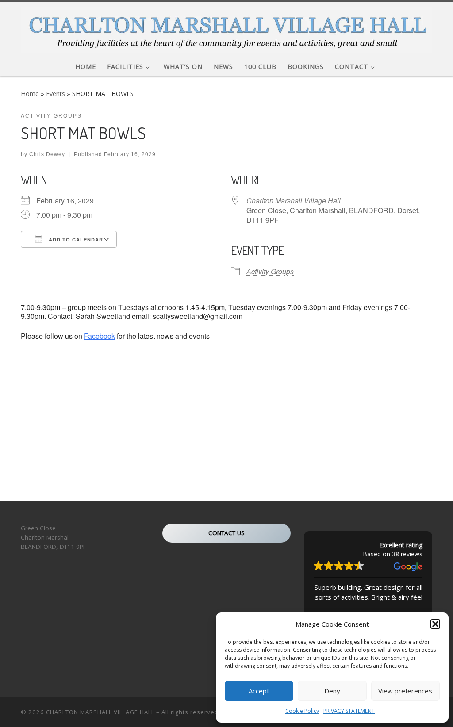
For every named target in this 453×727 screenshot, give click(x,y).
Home (30, 93)
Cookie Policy (302, 711)
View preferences (405, 690)
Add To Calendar (75, 239)
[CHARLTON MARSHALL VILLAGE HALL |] (226, 27)
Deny (332, 690)
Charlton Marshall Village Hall (293, 200)
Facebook (99, 336)
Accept (259, 690)
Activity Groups (270, 271)
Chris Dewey (47, 154)
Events (55, 93)
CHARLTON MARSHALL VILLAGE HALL (100, 712)
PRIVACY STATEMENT (349, 711)
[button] (435, 624)
